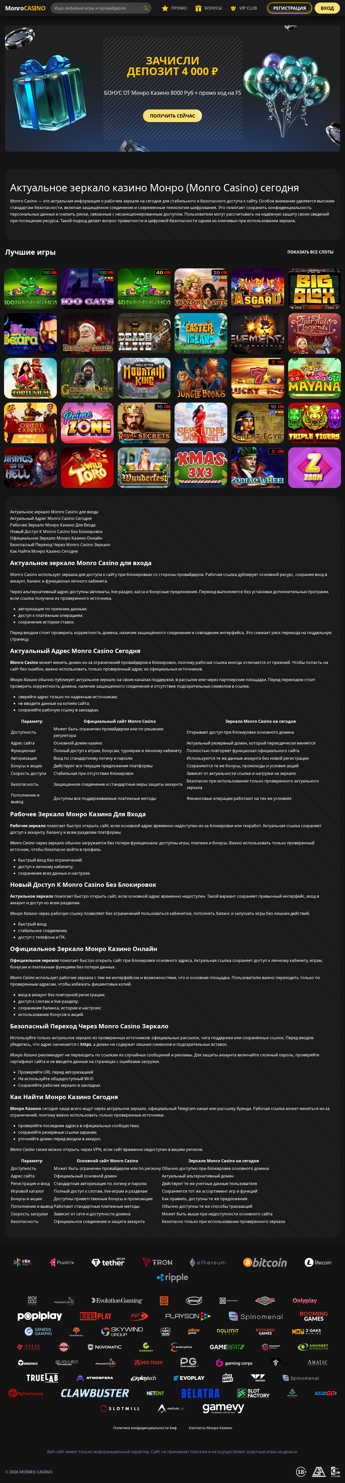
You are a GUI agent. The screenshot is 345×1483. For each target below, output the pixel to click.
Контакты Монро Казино (210, 1427)
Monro (25, 8)
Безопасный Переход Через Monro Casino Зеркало (60, 544)
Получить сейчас (172, 116)
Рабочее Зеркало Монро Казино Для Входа (52, 525)
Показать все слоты (310, 252)
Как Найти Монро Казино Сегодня (44, 551)
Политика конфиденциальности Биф (145, 1427)
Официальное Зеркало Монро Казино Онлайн (56, 538)
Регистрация (289, 8)
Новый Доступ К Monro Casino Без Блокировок (56, 531)
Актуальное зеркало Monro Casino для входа (54, 512)
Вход (327, 8)
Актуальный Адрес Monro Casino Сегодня (51, 518)
